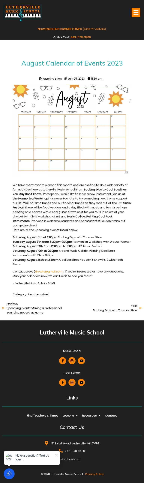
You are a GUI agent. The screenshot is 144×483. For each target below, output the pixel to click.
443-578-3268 (80, 37)
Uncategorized (38, 294)
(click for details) (72, 29)
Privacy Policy (94, 474)
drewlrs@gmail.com (48, 271)
